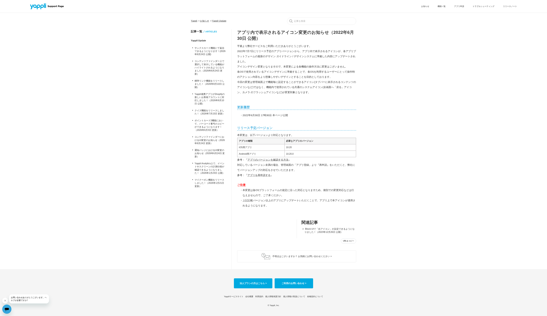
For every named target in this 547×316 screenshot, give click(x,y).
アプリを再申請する (259, 175)
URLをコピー (348, 241)
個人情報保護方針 (273, 296)
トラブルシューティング (483, 6)
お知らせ (425, 6)
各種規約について (315, 296)
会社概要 (249, 296)
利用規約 (259, 296)
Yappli (194, 21)
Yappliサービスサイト (233, 296)
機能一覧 (442, 6)
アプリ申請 (459, 6)
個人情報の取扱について (294, 296)
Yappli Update (219, 21)
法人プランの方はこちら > (253, 283)
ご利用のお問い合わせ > (294, 283)
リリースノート (510, 6)
